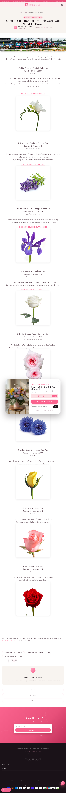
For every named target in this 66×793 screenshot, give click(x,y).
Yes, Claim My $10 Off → (44, 401)
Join (56, 406)
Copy (54, 396)
